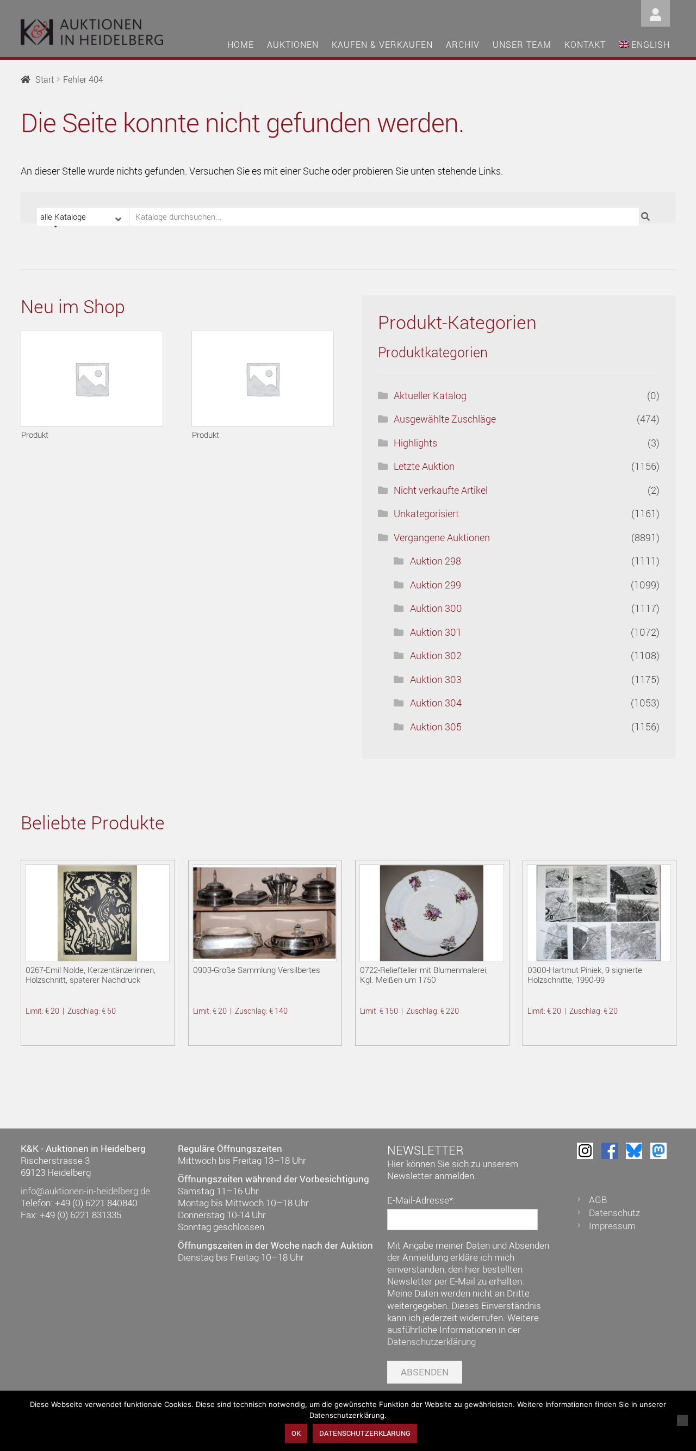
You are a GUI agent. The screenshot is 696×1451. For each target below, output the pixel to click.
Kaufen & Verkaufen (382, 45)
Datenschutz (614, 1212)
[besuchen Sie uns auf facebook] (609, 1151)
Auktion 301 (436, 631)
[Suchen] (647, 217)
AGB (598, 1199)
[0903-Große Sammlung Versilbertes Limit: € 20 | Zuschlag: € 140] (264, 913)
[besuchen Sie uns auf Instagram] (585, 1151)
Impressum (612, 1225)
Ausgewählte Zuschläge (445, 418)
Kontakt (585, 45)
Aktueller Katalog (430, 395)
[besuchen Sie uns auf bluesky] (634, 1151)
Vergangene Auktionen (442, 537)
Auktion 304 (436, 702)
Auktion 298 (435, 560)
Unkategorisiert (426, 513)
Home (240, 45)
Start (44, 79)
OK (296, 1433)
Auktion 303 (436, 679)
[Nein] (682, 1420)
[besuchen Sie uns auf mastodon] (658, 1151)
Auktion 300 (436, 608)
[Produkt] (92, 379)
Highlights (415, 442)
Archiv (463, 45)
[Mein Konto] (655, 12)
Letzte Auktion (424, 466)
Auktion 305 (436, 726)
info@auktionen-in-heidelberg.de (85, 1191)
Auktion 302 (436, 655)
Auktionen (293, 45)
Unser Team (522, 45)
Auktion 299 (435, 584)
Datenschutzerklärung (431, 1341)
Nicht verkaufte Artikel (441, 490)
